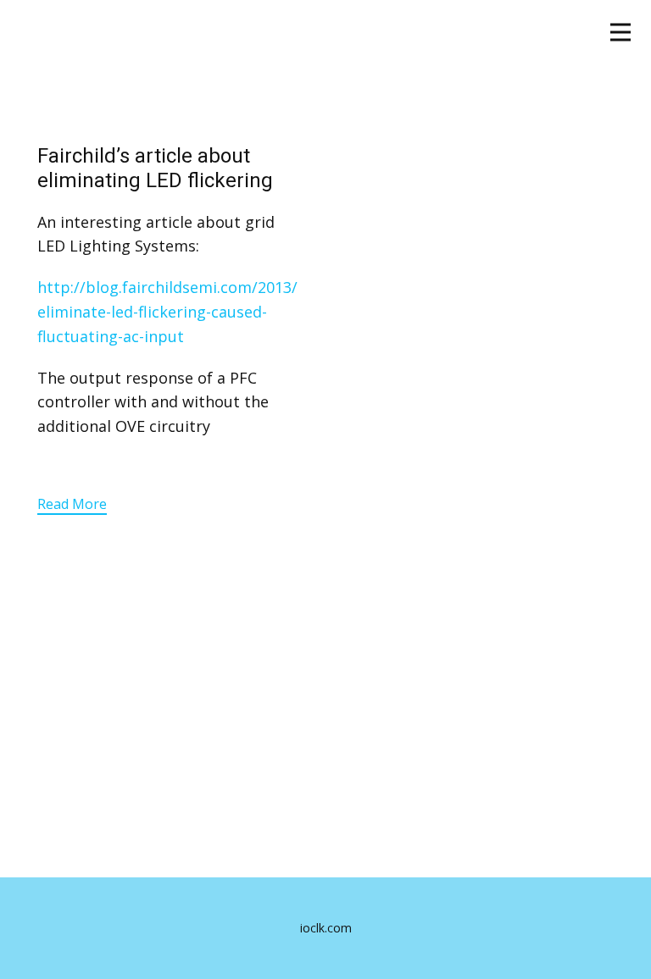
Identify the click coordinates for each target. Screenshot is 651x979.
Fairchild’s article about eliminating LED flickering (155, 168)
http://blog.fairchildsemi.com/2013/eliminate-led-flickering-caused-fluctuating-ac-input (167, 311)
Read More (72, 504)
